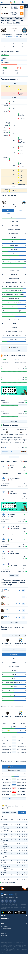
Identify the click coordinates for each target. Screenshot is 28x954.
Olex (5, 596)
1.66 (23, 597)
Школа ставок (4, 933)
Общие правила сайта (6, 928)
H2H (19, 350)
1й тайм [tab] (20, 210)
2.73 (23, 590)
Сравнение (14, 350)
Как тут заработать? (5, 926)
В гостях (14, 651)
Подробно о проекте (5, 930)
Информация (5, 918)
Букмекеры (4, 921)
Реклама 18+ (3, 9)
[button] (10, 2)
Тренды (3, 350)
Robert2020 (6, 616)
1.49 (23, 610)
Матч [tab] (8, 210)
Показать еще (13, 421)
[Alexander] (2, 597)
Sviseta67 (6, 609)
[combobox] (14, 635)
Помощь (3, 923)
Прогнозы (9, 350)
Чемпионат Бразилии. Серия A (12, 36)
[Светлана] (2, 610)
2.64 (23, 603)
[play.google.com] (7, 912)
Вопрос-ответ (4, 935)
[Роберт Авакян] (2, 617)
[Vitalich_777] (2, 590)
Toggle (20, 461)
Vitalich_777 (6, 589)
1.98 (23, 617)
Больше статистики (14, 798)
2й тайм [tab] (8, 213)
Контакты (3, 937)
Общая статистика (14, 654)
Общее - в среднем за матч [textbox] (13, 635)
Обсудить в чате (13, 347)
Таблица (25, 350)
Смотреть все (13, 457)
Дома (14, 649)
